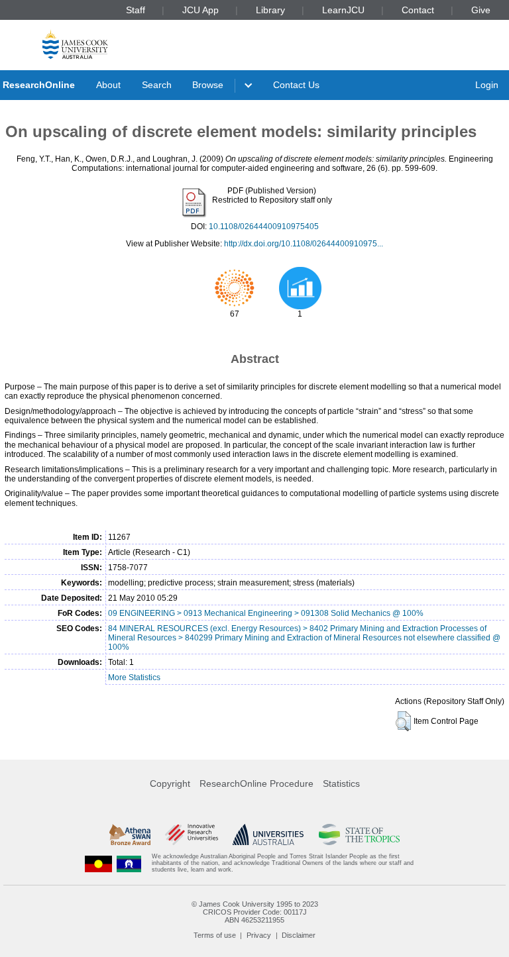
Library (270, 10)
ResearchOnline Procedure (256, 783)
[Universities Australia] (268, 834)
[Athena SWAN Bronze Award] (129, 834)
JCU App (200, 10)
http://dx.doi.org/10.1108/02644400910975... (303, 243)
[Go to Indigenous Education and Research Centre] (99, 863)
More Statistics (134, 677)
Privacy (259, 935)
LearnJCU (343, 10)
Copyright (170, 783)
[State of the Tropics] (359, 834)
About (108, 84)
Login (486, 84)
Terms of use (215, 935)
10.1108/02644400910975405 (264, 226)
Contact (418, 10)
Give (480, 10)
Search (157, 84)
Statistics (341, 783)
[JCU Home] (75, 44)
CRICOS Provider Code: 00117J (255, 912)
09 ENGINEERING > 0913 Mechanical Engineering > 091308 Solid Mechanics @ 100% (266, 613)
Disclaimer (298, 935)
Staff (135, 10)
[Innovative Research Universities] (191, 834)
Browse (207, 84)
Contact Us (296, 84)
